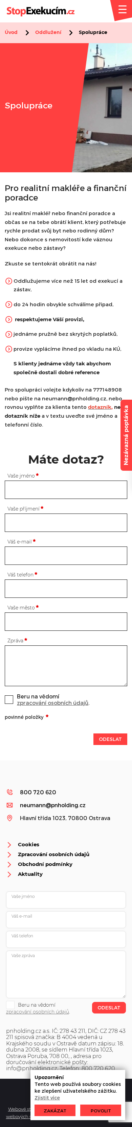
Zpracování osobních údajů (53, 854)
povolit (101, 1110)
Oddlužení (48, 32)
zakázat (55, 1110)
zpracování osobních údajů (52, 702)
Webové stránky (25, 1109)
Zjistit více (47, 1097)
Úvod (11, 32)
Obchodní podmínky (45, 864)
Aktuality (30, 874)
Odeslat (110, 739)
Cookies (28, 844)
